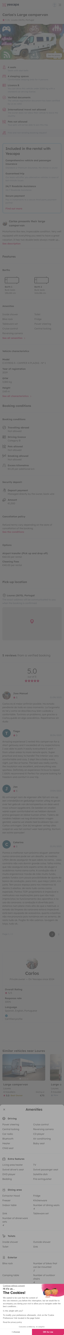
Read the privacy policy (12, 1322)
